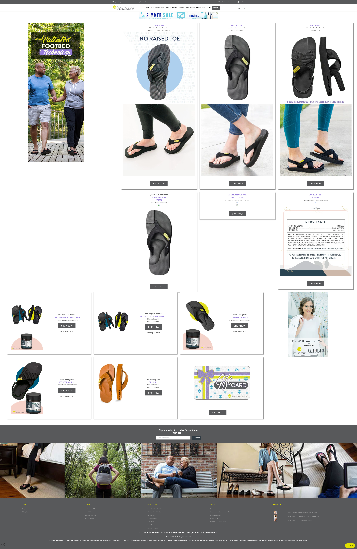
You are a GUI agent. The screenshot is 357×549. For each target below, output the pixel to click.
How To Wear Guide (154, 509)
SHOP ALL (216, 8)
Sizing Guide (26, 512)
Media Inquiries (215, 515)
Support (121, 2)
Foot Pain (151, 525)
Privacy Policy (89, 518)
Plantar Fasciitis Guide (155, 512)
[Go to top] (3, 545)
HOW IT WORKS (171, 8)
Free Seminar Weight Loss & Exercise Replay (303, 516)
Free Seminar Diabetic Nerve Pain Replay (302, 513)
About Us (231, 2)
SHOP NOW (159, 183)
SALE (209, 8)
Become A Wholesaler (218, 522)
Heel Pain (151, 522)
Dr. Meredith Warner (91, 509)
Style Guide (222, 2)
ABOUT (181, 8)
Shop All (24, 509)
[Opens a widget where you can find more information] (350, 545)
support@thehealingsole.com (144, 2)
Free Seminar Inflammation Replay (300, 520)
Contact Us (214, 518)
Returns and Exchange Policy (220, 512)
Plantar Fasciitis (153, 528)
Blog (114, 2)
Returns (128, 2)
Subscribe (196, 438)
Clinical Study (152, 518)
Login (242, 2)
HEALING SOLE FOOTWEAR (155, 8)
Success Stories (90, 515)
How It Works (89, 512)
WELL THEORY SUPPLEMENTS (195, 8)
